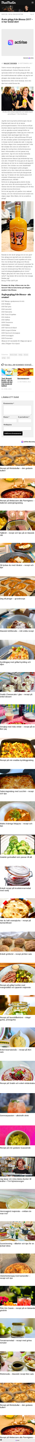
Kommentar (8, 403)
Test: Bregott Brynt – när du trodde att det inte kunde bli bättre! (6, 382)
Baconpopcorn (23, 378)
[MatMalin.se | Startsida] (11, 2)
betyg (20, 355)
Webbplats (7, 425)
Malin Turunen (10, 63)
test (8, 358)
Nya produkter (16, 14)
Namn (6, 417)
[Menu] (32, 2)
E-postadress (23, 417)
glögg (3, 358)
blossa (26, 355)
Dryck (4, 14)
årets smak (13, 355)
